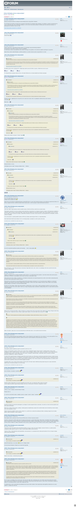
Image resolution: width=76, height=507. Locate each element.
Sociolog (61, 367)
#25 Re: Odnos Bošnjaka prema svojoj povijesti (14, 458)
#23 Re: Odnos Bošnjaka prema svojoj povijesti (14, 435)
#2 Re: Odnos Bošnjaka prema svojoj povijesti (13, 32)
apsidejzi (61, 338)
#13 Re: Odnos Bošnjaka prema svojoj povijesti (14, 272)
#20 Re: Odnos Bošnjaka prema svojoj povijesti (14, 397)
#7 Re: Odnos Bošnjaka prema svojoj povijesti (13, 138)
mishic (61, 18)
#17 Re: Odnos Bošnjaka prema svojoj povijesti (14, 367)
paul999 (43, 497)
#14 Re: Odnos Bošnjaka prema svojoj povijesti (14, 290)
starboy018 (61, 435)
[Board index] (4, 1)
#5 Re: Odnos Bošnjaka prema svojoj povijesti (13, 76)
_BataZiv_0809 (10, 14)
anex (13, 14)
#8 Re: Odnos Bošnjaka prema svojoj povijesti (13, 169)
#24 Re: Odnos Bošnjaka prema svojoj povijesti (14, 448)
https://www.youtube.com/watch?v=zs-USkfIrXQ (13, 66)
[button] (71, 16)
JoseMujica (62, 227)
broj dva (7, 449)
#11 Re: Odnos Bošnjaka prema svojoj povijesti (14, 223)
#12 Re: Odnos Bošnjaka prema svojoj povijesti (14, 251)
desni (61, 37)
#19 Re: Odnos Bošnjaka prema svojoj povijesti (14, 386)
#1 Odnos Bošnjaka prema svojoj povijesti (14, 18)
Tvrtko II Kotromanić (63, 200)
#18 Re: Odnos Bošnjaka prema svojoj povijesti (14, 375)
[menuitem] (5, 7)
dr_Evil (61, 59)
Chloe (7, 77)
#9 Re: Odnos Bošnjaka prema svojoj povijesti (13, 195)
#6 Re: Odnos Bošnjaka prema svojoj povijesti (13, 104)
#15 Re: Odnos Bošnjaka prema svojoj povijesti (14, 333)
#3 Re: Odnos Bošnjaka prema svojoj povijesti (13, 44)
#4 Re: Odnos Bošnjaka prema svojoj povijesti (13, 54)
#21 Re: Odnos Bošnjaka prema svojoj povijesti (14, 415)
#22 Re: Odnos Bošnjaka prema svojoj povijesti (14, 425)
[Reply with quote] (56, 19)
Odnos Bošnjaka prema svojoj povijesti (14, 13)
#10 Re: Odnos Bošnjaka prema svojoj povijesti (14, 206)
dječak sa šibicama (63, 415)
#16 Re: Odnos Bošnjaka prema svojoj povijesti (14, 346)
